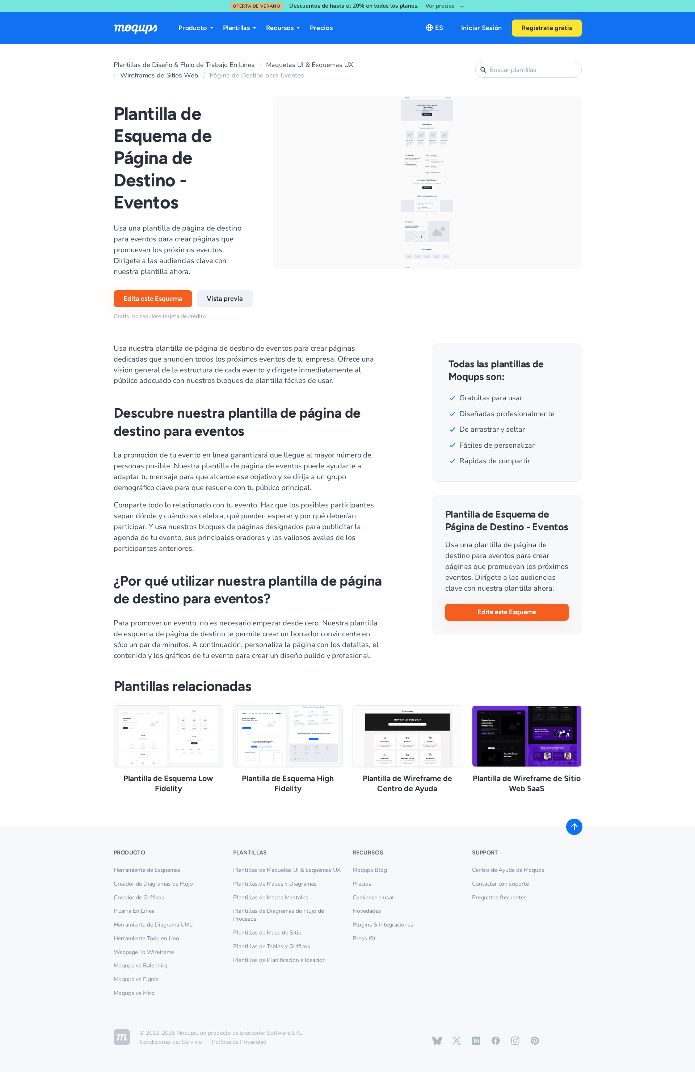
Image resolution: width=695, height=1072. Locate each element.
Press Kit (364, 938)
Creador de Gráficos (139, 898)
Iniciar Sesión (481, 28)
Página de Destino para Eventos (257, 75)
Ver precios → (445, 6)
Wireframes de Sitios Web (159, 75)
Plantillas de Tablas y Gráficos (271, 946)
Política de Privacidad (239, 1042)
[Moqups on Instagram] (515, 1041)
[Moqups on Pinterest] (535, 1041)
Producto (192, 28)
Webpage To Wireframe (144, 952)
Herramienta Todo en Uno (146, 938)
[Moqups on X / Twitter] (457, 1041)
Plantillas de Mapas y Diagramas (275, 884)
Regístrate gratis (547, 28)
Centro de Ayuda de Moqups (508, 870)
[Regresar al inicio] (574, 827)
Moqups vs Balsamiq (140, 966)
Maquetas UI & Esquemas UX (309, 64)
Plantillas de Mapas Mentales (270, 898)
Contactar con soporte (500, 884)
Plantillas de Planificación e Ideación (279, 960)
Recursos (280, 28)
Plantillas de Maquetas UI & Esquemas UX (287, 870)
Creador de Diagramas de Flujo (153, 884)
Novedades (367, 911)
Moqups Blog (370, 870)
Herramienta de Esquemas (147, 870)
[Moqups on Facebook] (496, 1041)
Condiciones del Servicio (171, 1042)
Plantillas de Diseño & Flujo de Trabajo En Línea (184, 64)
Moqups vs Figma (136, 979)
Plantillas (236, 28)
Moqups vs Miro (134, 993)
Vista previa (225, 299)
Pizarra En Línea (134, 911)
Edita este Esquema (152, 299)
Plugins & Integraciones (383, 925)
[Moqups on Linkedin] (476, 1041)
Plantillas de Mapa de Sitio (267, 933)
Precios (321, 28)
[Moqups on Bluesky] (437, 1041)
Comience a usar (373, 898)
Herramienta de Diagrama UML (153, 925)
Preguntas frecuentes (499, 898)
